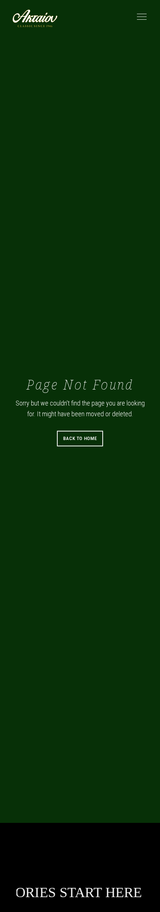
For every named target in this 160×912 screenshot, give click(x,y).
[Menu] (139, 16)
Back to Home (80, 438)
